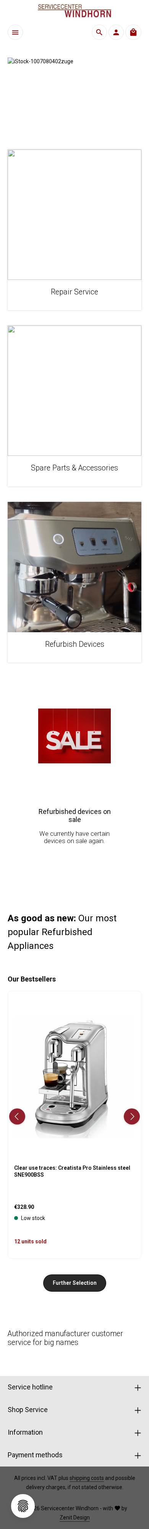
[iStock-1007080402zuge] (74, 96)
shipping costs (87, 1478)
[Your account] (116, 32)
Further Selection (75, 1283)
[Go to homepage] (74, 11)
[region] (74, 96)
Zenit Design (75, 1517)
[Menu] (15, 32)
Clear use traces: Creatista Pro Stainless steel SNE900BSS (72, 1171)
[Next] (132, 1116)
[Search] (99, 32)
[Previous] (17, 1116)
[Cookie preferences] (22, 1505)
